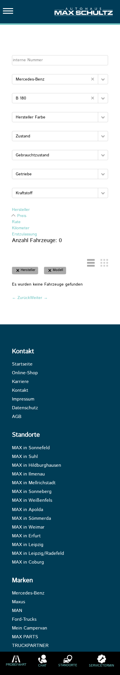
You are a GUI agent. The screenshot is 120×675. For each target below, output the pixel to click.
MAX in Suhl (25, 457)
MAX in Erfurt (26, 536)
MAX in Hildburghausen (36, 465)
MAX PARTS (25, 637)
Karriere (20, 382)
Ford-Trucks (24, 619)
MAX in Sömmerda (31, 518)
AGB (17, 417)
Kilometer (20, 228)
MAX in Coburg (28, 562)
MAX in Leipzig (27, 545)
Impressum (23, 399)
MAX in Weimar (28, 527)
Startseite (22, 364)
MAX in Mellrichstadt (34, 483)
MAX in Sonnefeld (31, 448)
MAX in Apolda (27, 510)
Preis (21, 216)
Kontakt (20, 390)
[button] (103, 79)
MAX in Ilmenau (28, 474)
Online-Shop (25, 373)
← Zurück (21, 298)
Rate (16, 222)
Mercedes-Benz (28, 593)
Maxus (18, 602)
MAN (17, 611)
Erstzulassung (24, 234)
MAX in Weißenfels (32, 500)
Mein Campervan (29, 628)
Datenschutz (25, 408)
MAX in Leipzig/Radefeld (38, 553)
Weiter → (39, 298)
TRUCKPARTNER (30, 646)
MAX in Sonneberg (32, 492)
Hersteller (21, 210)
